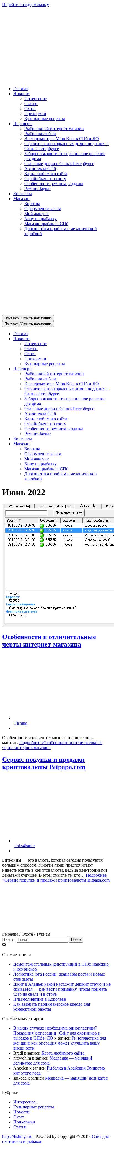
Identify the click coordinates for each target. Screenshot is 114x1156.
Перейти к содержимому (25, 4)
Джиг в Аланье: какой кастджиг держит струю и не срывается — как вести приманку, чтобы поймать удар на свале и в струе (62, 989)
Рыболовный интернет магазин (54, 128)
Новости (21, 1112)
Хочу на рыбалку (40, 218)
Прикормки (35, 113)
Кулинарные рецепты (44, 118)
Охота (30, 108)
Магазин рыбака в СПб (46, 223)
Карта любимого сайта (45, 173)
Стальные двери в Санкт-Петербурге (59, 163)
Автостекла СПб (40, 168)
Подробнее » (56, 877)
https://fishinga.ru (17, 1136)
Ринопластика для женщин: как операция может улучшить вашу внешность (59, 1043)
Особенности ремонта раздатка (53, 183)
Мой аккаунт (36, 213)
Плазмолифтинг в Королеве (39, 999)
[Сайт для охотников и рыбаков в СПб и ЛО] (57, 79)
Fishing (20, 723)
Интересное (35, 98)
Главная (20, 88)
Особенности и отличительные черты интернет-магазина (49, 640)
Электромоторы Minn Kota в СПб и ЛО (61, 138)
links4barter (24, 845)
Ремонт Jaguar (37, 188)
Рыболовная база (40, 133)
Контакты (22, 193)
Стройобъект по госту (45, 178)
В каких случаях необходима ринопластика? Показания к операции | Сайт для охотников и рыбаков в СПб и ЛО (56, 1033)
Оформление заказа (42, 208)
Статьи (31, 103)
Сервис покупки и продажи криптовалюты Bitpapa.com (44, 763)
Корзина (32, 203)
